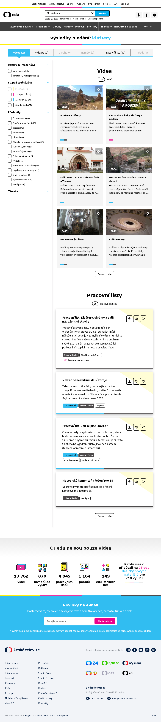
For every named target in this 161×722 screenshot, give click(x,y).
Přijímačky (106, 26)
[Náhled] (136, 318)
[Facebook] (146, 15)
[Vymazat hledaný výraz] (92, 13)
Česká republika (95, 18)
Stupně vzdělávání (20, 26)
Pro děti (107, 3)
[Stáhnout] (129, 318)
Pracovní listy (83, 26)
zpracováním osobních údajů (135, 630)
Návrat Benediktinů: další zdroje (84, 380)
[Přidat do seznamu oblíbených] (98, 89)
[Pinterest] (154, 15)
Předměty (41, 26)
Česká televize (39, 3)
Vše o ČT (125, 3)
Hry (95, 26)
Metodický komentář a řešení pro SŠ (87, 480)
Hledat (102, 13)
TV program (94, 3)
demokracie (65, 18)
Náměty (68, 26)
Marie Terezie (79, 18)
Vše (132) (19, 52)
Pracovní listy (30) (115, 52)
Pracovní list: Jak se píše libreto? (85, 426)
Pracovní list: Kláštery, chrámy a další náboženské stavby (88, 319)
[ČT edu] (11, 16)
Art (116, 3)
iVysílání (80, 3)
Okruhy (57, 26)
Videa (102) (41, 52)
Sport (70, 3)
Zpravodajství (56, 3)
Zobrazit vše (104, 274)
